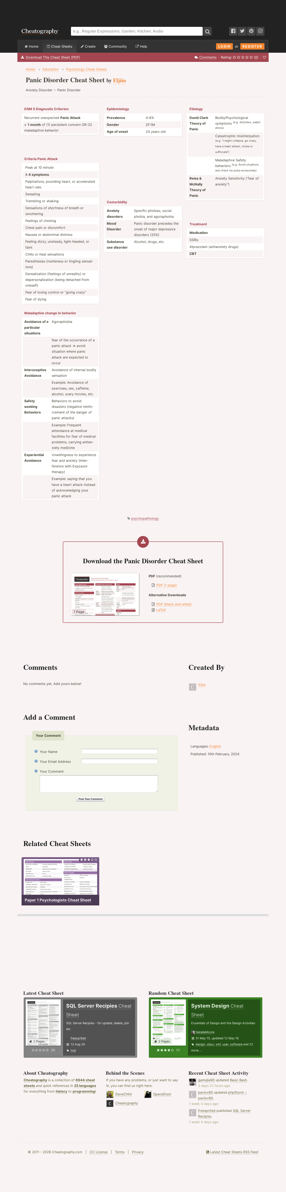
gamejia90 (206, 1080)
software (236, 1044)
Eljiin (202, 685)
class (210, 1044)
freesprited (78, 1038)
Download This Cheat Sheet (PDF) (53, 57)
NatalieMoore (205, 1032)
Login (224, 46)
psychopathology (145, 518)
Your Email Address (55, 761)
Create (89, 46)
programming (84, 1091)
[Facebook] (233, 31)
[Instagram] (260, 31)
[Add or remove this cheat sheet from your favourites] (264, 57)
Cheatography (35, 1080)
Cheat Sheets (61, 46)
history (61, 1091)
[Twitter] (242, 31)
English (215, 746)
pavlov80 (205, 1092)
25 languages (85, 1086)
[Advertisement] (143, 11)
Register (252, 46)
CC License (99, 1152)
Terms (120, 1152)
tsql (73, 1050)
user (225, 1044)
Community (117, 46)
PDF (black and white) (174, 604)
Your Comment (52, 771)
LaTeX (161, 610)
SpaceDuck (162, 1094)
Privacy (138, 1152)
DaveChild (123, 1094)
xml (218, 1044)
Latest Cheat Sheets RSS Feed (233, 1152)
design (200, 1044)
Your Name (48, 752)
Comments (207, 57)
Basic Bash (238, 1080)
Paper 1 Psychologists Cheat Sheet (58, 900)
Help (143, 46)
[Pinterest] (251, 31)
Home (33, 46)
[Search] (207, 31)
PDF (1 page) (166, 585)
